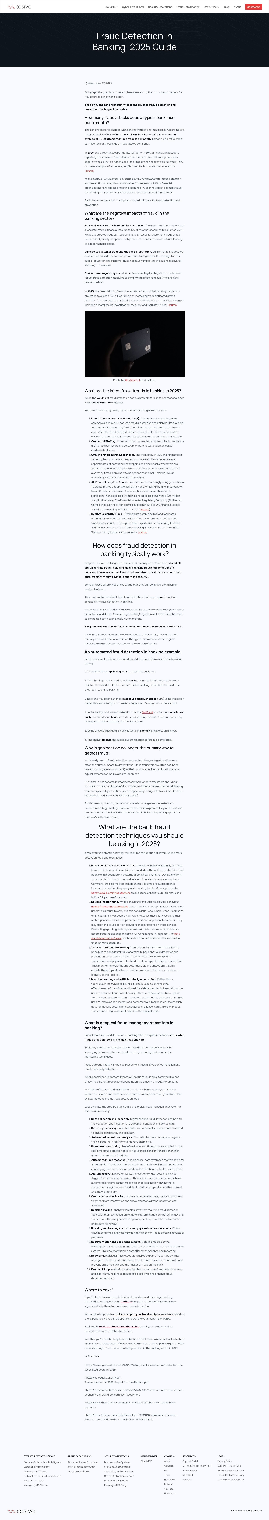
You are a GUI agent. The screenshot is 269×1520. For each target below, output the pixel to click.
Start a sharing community (37, 1466)
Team (167, 1475)
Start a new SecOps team (117, 1466)
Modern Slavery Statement (231, 1470)
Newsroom (170, 1479)
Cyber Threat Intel (133, 7)
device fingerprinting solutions (109, 906)
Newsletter (170, 1493)
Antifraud (147, 712)
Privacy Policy (225, 1461)
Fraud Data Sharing (188, 7)
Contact (168, 1465)
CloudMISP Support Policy (231, 1479)
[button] (212, 7)
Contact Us (253, 7)
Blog (226, 7)
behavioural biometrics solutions (111, 892)
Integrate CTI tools (33, 1480)
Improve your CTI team (35, 1471)
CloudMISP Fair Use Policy (231, 1475)
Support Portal (190, 1461)
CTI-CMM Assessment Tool (197, 1465)
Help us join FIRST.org (115, 1485)
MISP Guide (188, 1475)
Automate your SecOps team (119, 1471)
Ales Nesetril (132, 380)
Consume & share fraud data (83, 1462)
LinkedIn (168, 1484)
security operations (116, 1456)
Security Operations (160, 7)
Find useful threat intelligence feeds (42, 1476)
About (237, 7)
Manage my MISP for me (36, 1485)
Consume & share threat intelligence (42, 1462)
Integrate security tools (116, 1480)
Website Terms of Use (229, 1465)
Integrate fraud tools (78, 1471)
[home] (19, 7)
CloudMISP (111, 7)
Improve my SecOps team (117, 1462)
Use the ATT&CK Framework (119, 1476)
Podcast (187, 1479)
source (90, 170)
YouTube (169, 1488)
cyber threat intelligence (39, 1456)
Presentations (190, 1470)
